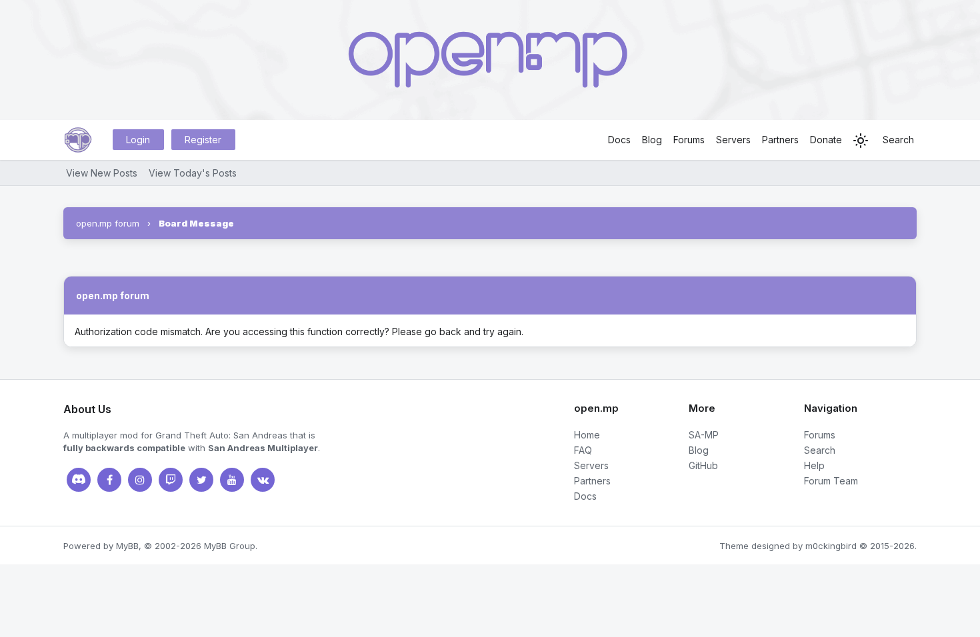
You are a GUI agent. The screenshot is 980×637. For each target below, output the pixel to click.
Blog (652, 139)
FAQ (583, 450)
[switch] (860, 140)
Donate (826, 139)
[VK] (262, 480)
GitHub (703, 465)
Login (138, 139)
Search (898, 139)
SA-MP (704, 434)
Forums (689, 139)
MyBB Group (229, 545)
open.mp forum (107, 223)
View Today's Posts (193, 173)
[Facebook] (109, 480)
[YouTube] (232, 480)
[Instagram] (140, 480)
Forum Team (831, 480)
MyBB (127, 545)
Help (814, 465)
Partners (780, 139)
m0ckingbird (831, 545)
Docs (619, 139)
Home (587, 434)
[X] (201, 480)
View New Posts (101, 173)
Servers (733, 139)
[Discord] (78, 480)
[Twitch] (170, 480)
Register (203, 139)
